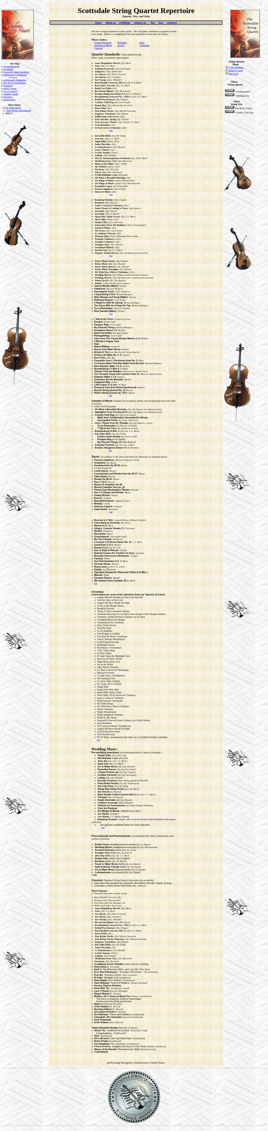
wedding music (10, 94)
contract (172, 22)
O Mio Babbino (236, 67)
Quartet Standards (103, 42)
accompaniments (11, 66)
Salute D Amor (235, 70)
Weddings (122, 42)
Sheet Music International (18, 110)
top (111, 130)
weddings (124, 22)
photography (9, 99)
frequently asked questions (16, 72)
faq (153, 22)
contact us (140, 22)
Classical (98, 48)
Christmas (144, 45)
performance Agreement (15, 75)
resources (7, 97)
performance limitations (14, 80)
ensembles (8, 69)
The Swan (233, 73)
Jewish (121, 45)
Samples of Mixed (103, 45)
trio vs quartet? (10, 91)
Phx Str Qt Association (14, 83)
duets (141, 42)
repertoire (8, 85)
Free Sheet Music (12, 107)
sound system (9, 88)
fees (161, 22)
